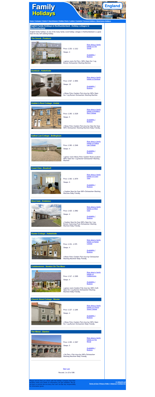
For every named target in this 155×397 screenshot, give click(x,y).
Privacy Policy (104, 384)
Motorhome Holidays (104, 21)
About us (114, 384)
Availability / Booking (91, 56)
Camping (79, 21)
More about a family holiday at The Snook (94, 46)
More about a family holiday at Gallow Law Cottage (94, 143)
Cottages (38, 21)
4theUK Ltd (122, 382)
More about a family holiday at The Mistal (94, 340)
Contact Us (122, 384)
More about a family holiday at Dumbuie (94, 78)
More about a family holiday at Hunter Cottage (94, 242)
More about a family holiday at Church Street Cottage (94, 307)
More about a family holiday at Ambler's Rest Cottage (94, 111)
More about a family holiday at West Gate (94, 208)
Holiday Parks (64, 21)
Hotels (44, 21)
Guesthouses (53, 21)
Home (32, 21)
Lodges (72, 21)
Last (68, 369)
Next (64, 369)
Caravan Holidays (89, 21)
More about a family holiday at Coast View (94, 176)
